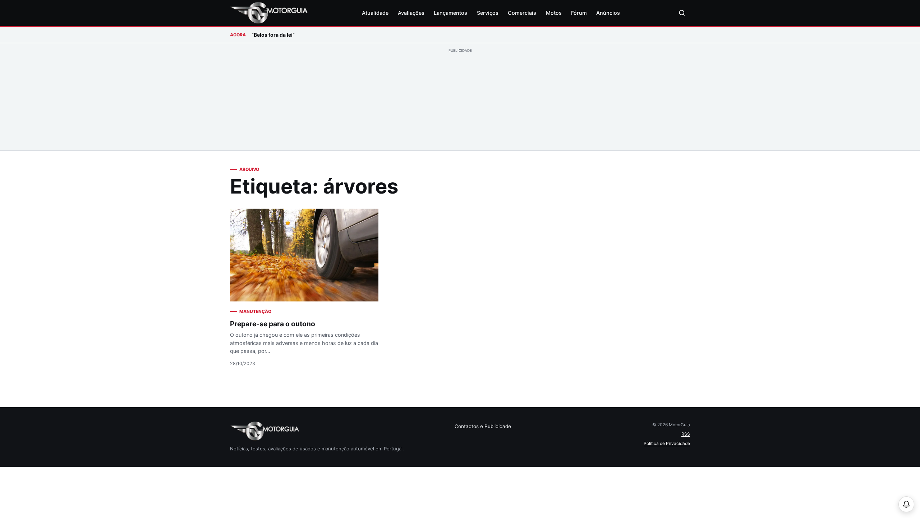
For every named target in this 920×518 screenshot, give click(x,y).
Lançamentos (450, 13)
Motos (554, 13)
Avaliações (411, 13)
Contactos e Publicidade (483, 426)
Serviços (487, 13)
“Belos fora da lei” (273, 35)
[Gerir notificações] (906, 504)
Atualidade (375, 13)
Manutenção (255, 311)
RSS (685, 434)
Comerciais (522, 13)
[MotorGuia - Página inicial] (269, 13)
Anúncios (608, 13)
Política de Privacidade (667, 443)
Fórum (579, 13)
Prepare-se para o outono (272, 323)
